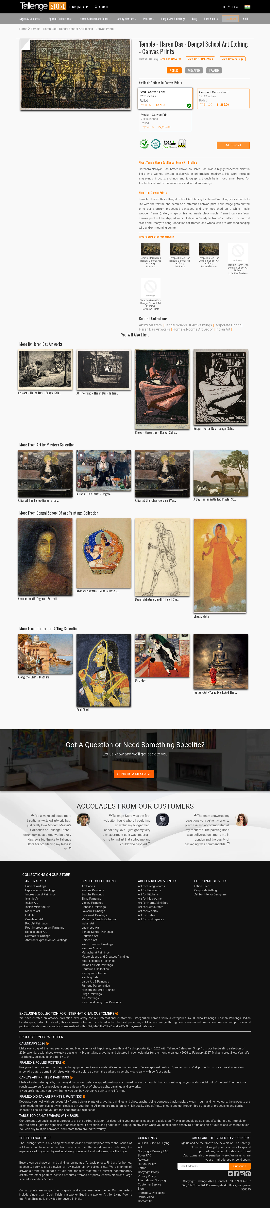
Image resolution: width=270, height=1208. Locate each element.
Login (72, 7)
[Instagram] (242, 1175)
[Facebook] (236, 1175)
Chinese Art (89, 940)
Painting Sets (90, 977)
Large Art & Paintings (95, 981)
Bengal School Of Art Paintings (188, 325)
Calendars (230, 19)
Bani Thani (82, 710)
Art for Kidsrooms (150, 898)
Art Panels (88, 886)
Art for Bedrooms (149, 890)
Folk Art (30, 915)
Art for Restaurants (150, 907)
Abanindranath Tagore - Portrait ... (39, 599)
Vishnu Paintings (92, 903)
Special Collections (60, 18)
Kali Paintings (90, 998)
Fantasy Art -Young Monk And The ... (215, 692)
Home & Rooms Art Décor (94, 18)
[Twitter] (230, 1175)
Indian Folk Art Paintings (97, 965)
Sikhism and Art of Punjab (98, 990)
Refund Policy (147, 1164)
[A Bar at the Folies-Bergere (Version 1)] (162, 473)
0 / (229, 7)
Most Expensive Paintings (98, 961)
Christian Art (90, 936)
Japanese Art (90, 927)
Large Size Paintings (173, 18)
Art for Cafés (146, 915)
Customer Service (149, 1184)
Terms (142, 1168)
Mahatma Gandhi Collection (99, 919)
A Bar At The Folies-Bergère (93, 494)
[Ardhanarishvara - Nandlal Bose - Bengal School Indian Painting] (103, 553)
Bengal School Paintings (97, 932)
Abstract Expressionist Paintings (46, 940)
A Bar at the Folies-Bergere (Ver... (155, 500)
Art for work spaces (151, 919)
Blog (194, 18)
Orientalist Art (34, 919)
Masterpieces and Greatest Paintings (105, 956)
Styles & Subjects (29, 18)
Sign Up (83, 7)
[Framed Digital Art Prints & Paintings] (84, 1096)
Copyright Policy (148, 1172)
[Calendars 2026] (47, 1043)
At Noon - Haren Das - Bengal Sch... (39, 393)
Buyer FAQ (144, 1155)
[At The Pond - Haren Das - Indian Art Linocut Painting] (103, 369)
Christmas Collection (95, 969)
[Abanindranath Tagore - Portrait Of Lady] (45, 557)
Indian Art (222, 329)
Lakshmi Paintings (93, 911)
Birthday (140, 680)
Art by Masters (126, 18)
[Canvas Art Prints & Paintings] (71, 1077)
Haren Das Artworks (154, 329)
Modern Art (32, 911)
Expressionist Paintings (40, 890)
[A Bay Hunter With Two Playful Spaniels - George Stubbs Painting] (221, 473)
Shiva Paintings (91, 898)
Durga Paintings (92, 994)
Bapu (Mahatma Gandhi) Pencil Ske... (157, 599)
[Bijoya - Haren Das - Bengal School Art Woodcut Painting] (162, 389)
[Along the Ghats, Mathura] (45, 654)
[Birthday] (162, 655)
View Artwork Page (233, 59)
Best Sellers (211, 18)
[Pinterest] (248, 1175)
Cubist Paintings (35, 886)
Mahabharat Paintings (96, 952)
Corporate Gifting (228, 325)
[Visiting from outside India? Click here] (116, 1013)
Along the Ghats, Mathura (33, 677)
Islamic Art (32, 898)
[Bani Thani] (103, 670)
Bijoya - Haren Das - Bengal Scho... (156, 432)
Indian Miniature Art (37, 907)
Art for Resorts (148, 911)
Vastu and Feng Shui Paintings (101, 1002)
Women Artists (91, 948)
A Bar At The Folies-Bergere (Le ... (38, 500)
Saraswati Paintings (94, 915)
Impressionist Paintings (40, 894)
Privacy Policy (147, 1176)
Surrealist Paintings (37, 936)
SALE (245, 18)
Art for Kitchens (148, 894)
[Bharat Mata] (221, 565)
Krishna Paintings (93, 890)
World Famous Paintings (97, 944)
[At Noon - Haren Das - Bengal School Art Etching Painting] (45, 369)
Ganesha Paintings (94, 907)
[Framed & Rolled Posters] (63, 1062)
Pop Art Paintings (36, 923)
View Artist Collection (200, 59)
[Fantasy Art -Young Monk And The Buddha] (221, 661)
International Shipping (152, 1180)
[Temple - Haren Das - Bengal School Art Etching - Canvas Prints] (75, 74)
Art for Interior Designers (210, 894)
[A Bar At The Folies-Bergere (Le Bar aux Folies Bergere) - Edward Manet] (45, 473)
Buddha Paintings (93, 894)
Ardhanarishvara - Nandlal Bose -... (97, 591)
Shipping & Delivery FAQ (153, 1151)
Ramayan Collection (95, 973)
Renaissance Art (36, 932)
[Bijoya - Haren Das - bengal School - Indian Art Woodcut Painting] (221, 387)
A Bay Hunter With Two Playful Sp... (215, 499)
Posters (148, 18)
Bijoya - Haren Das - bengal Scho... (214, 428)
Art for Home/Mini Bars (153, 903)
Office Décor (202, 886)
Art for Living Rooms (151, 886)
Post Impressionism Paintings (44, 927)
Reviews (143, 1159)
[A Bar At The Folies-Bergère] (103, 470)
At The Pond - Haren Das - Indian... (97, 393)
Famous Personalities (96, 985)
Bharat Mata (201, 616)
